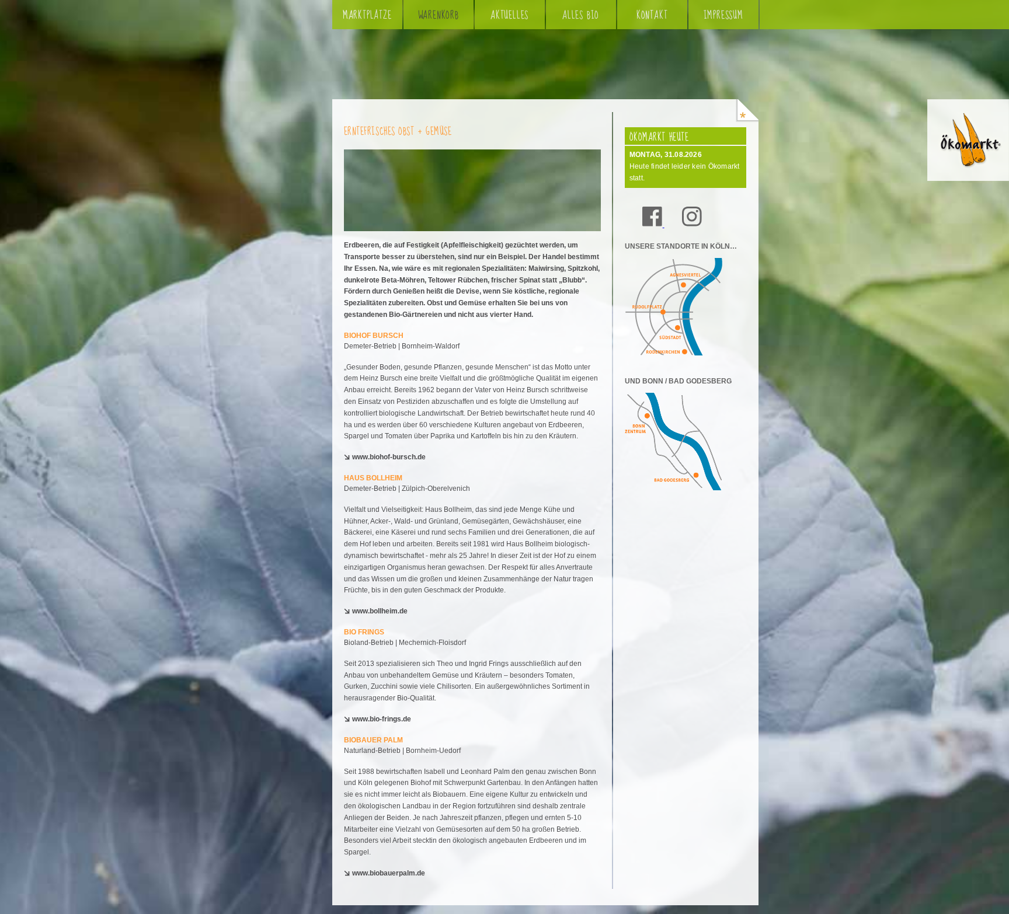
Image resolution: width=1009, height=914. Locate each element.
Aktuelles (509, 15)
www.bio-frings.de (381, 719)
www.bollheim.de (380, 611)
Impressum (723, 15)
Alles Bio (580, 15)
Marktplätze (367, 15)
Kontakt (652, 15)
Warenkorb (438, 15)
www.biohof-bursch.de (389, 457)
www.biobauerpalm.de (388, 873)
